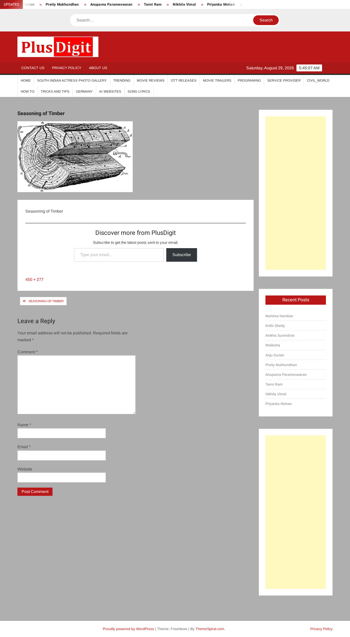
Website (24, 469)
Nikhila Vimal (176, 4)
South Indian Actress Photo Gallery (72, 80)
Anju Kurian (274, 355)
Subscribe (181, 254)
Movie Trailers (217, 80)
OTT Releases (184, 80)
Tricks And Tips (55, 91)
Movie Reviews (150, 80)
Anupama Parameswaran (103, 4)
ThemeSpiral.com (209, 629)
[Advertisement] (295, 193)
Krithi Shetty (275, 326)
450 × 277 (34, 279)
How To (27, 91)
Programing (249, 80)
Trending (121, 80)
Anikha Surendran (280, 335)
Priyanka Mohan (212, 4)
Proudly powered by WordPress (128, 629)
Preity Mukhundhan (53, 4)
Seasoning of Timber (46, 301)
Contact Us (32, 68)
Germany (84, 91)
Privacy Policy (66, 68)
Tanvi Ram (144, 4)
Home (26, 80)
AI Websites (110, 91)
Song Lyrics (139, 91)
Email (23, 447)
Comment (27, 352)
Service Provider (284, 80)
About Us (98, 68)
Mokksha (272, 345)
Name (24, 425)
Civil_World (318, 80)
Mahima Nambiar (279, 316)
